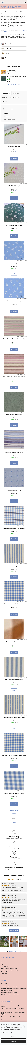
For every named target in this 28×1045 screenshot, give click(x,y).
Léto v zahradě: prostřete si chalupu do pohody (12, 1008)
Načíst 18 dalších (14, 810)
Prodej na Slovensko (6, 971)
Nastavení (13, 1036)
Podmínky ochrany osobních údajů (9, 970)
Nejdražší (4, 97)
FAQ (2, 964)
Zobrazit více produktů (13, 84)
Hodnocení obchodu (14, 876)
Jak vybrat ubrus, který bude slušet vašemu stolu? (13, 988)
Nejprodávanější (14, 97)
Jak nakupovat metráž (6, 990)
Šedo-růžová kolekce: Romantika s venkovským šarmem (13, 1013)
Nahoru (15, 822)
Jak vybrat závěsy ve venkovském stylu (11, 994)
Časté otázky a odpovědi (7, 983)
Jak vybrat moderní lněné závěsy (9, 986)
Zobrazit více (14, 930)
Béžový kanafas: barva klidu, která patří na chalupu (13, 1004)
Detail (13, 273)
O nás (2, 961)
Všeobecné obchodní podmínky (9, 968)
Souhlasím (13, 1041)
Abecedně (4, 101)
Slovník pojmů (4, 973)
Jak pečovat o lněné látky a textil (9, 992)
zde (11, 1032)
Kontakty (3, 962)
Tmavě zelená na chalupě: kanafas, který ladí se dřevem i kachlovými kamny (13, 1017)
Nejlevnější (16, 93)
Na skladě (9, 109)
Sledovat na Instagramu (15, 951)
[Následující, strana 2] (14, 815)
